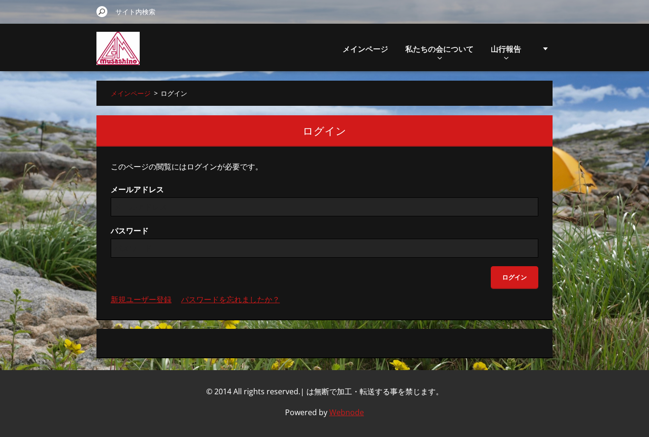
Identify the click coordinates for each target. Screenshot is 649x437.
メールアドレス (137, 189)
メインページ (365, 49)
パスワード (130, 230)
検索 (102, 11)
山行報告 (506, 49)
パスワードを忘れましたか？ (230, 299)
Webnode (346, 412)
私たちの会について (439, 49)
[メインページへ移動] (118, 54)
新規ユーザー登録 (141, 299)
